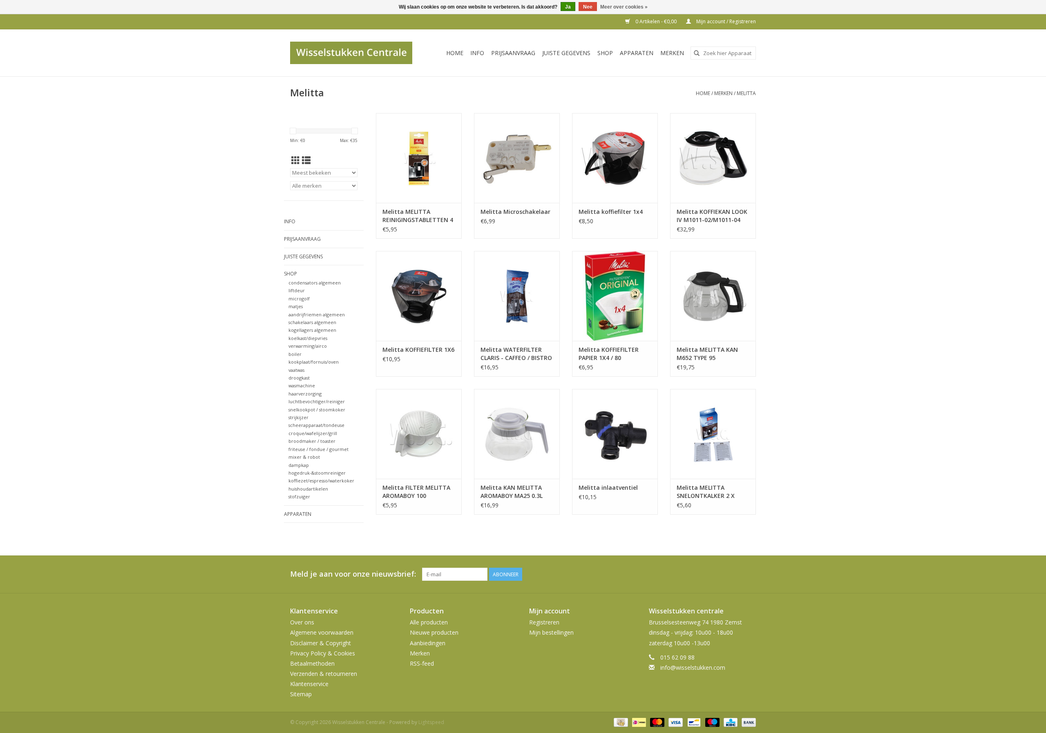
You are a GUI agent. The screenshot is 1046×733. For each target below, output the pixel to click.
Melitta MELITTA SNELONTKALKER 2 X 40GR (706, 492)
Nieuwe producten (434, 632)
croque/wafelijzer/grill (312, 433)
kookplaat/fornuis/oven (313, 362)
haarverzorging (305, 394)
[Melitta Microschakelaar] (517, 158)
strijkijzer (298, 417)
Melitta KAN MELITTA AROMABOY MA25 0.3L (512, 492)
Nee (587, 7)
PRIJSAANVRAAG (513, 53)
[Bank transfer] (747, 721)
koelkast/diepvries (307, 338)
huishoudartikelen (308, 489)
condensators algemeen (314, 283)
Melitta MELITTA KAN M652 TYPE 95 (707, 354)
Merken (672, 53)
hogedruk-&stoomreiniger (317, 473)
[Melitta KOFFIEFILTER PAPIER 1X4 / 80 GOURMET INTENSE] (615, 296)
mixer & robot (304, 457)
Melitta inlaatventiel (608, 487)
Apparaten (636, 53)
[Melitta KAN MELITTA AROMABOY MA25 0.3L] (517, 434)
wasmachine (301, 385)
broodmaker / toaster (311, 441)
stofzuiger (299, 496)
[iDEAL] (638, 721)
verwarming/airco (307, 346)
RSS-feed (422, 663)
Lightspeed (431, 722)
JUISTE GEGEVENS (566, 53)
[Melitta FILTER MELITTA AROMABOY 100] (419, 434)
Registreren (544, 622)
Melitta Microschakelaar (515, 211)
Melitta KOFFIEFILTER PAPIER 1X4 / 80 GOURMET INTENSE (609, 354)
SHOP (605, 53)
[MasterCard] (656, 721)
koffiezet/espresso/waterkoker (321, 481)
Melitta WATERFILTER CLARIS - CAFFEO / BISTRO (516, 354)
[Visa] (675, 721)
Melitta (746, 93)
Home (454, 53)
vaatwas (296, 370)
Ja (568, 7)
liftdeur (296, 290)
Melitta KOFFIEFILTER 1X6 (418, 349)
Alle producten (429, 622)
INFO (477, 53)
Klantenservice (309, 684)
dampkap (298, 465)
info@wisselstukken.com (692, 667)
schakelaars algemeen (312, 322)
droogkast (299, 378)
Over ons (302, 622)
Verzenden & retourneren (323, 673)
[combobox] (723, 53)
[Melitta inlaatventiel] (615, 434)
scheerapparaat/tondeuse (316, 425)
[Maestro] (711, 721)
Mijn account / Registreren (725, 21)
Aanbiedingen (427, 643)
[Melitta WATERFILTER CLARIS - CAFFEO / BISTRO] (517, 296)
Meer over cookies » (624, 7)
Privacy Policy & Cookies (322, 653)
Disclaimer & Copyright (320, 643)
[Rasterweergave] (295, 160)
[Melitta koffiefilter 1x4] (615, 158)
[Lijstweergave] (306, 160)
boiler (295, 354)
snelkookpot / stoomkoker (316, 409)
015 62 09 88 (677, 657)
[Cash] (620, 721)
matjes (295, 306)
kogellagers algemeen (312, 330)
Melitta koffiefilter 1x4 (611, 211)
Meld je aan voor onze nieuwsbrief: (353, 574)
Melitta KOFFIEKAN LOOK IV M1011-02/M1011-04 (712, 216)
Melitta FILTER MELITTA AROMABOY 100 (416, 492)
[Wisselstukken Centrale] (355, 53)
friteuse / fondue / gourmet (318, 449)
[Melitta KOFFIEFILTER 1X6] (419, 296)
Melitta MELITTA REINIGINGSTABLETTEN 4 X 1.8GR (417, 216)
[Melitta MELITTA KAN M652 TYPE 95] (713, 296)
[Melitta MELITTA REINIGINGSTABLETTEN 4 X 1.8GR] (419, 158)
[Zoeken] (697, 53)
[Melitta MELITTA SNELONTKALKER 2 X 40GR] (713, 434)
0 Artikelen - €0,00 (656, 21)
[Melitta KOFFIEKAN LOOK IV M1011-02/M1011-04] (713, 158)
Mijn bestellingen (551, 632)
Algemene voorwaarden (321, 632)
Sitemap (301, 694)
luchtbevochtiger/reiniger (316, 401)
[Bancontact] (693, 721)
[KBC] (730, 721)
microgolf (299, 298)
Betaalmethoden (312, 663)
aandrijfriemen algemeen (316, 314)
